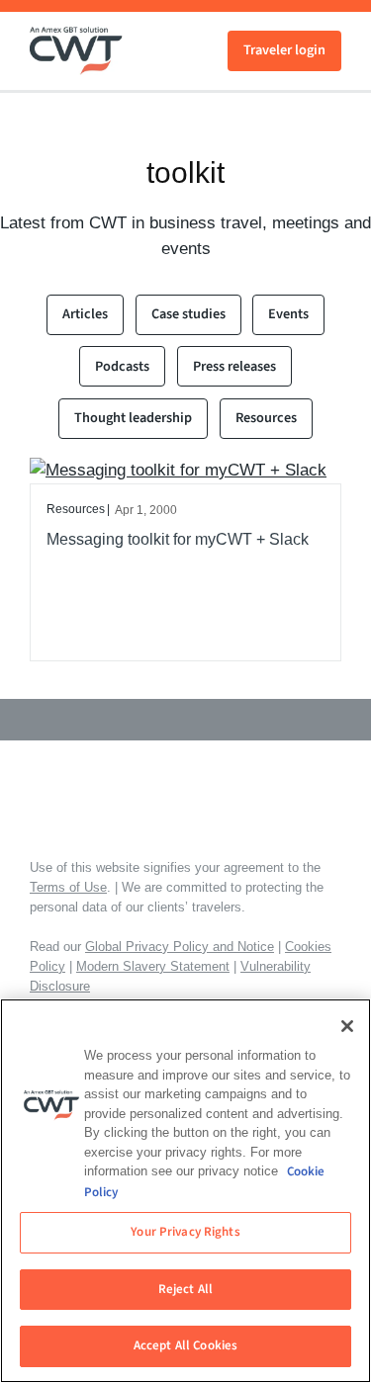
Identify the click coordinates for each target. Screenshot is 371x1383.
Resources (266, 417)
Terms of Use (68, 887)
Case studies (188, 313)
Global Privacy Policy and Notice (179, 946)
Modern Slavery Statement (153, 966)
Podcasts (122, 366)
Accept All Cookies (185, 1345)
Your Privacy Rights (185, 1232)
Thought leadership (133, 417)
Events (288, 313)
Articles (85, 313)
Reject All (185, 1289)
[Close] (347, 1026)
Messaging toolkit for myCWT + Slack (177, 539)
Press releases (234, 366)
